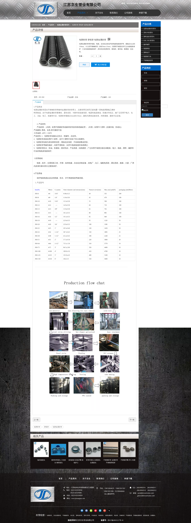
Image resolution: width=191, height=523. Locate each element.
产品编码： (104, 97)
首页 (61, 479)
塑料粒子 (146, 52)
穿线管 (46, 427)
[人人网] (82, 510)
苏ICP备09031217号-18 (115, 520)
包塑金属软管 (57, 427)
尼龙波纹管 (146, 515)
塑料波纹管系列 (148, 36)
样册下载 (128, 479)
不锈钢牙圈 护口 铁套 (128, 460)
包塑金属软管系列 (149, 28)
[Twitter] (109, 510)
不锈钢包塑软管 (137, 515)
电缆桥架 (146, 48)
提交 (147, 115)
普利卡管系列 (148, 32)
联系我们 (100, 479)
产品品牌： (71, 97)
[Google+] (104, 510)
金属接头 (152, 515)
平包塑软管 (129, 515)
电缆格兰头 (147, 56)
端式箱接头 (41, 460)
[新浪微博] (95, 510)
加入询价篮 (102, 65)
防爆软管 (122, 515)
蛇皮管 (116, 515)
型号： (36, 97)
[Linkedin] (100, 510)
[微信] (91, 510)
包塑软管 (37, 427)
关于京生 (87, 479)
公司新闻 (114, 479)
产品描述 (38, 102)
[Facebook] (86, 510)
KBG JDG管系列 (149, 40)
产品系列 (73, 479)
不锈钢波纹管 (148, 60)
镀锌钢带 (146, 44)
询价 (84, 65)
